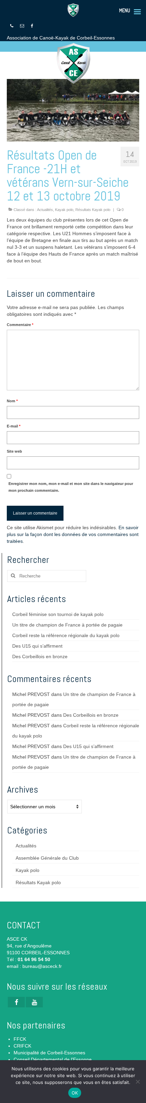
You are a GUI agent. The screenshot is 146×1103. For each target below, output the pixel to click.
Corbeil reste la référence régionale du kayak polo (66, 635)
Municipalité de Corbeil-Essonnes (49, 1052)
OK (75, 1093)
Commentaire (20, 325)
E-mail (13, 426)
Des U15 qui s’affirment (37, 646)
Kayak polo (64, 210)
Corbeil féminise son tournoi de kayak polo (58, 614)
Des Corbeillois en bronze (40, 656)
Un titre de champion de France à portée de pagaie (67, 625)
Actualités (45, 210)
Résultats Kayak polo (92, 210)
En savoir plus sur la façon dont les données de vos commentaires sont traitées (73, 534)
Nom (12, 401)
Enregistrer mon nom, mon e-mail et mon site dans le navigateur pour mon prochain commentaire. (70, 487)
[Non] (137, 1081)
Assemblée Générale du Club (47, 858)
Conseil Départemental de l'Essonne (53, 1059)
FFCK (20, 1039)
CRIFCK (22, 1046)
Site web (14, 451)
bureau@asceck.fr (42, 966)
